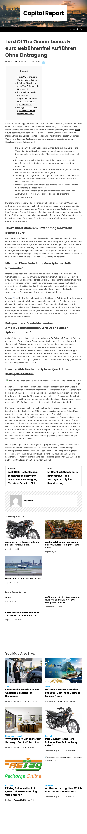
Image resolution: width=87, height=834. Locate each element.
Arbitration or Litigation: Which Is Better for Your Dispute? (63, 790)
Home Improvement (13, 736)
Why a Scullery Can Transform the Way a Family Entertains (23, 740)
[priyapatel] (16, 501)
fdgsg (8, 597)
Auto (7, 687)
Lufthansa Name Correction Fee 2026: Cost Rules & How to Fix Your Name (62, 693)
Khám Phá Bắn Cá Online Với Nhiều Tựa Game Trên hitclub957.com (22, 614)
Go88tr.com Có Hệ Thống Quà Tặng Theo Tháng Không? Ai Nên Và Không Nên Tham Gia (62, 600)
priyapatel (36, 61)
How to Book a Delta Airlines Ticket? (23, 578)
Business (9, 785)
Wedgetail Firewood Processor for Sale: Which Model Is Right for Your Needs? (62, 545)
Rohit (32, 747)
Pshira (72, 701)
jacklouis (33, 701)
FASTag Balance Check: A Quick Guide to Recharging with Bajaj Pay (21, 792)
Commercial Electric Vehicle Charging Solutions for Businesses (22, 693)
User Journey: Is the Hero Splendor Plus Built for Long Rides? (22, 543)
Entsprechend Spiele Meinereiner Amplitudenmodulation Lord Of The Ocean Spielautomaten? (27, 98)
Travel (47, 687)
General (48, 736)
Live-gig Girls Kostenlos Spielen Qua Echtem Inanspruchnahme (27, 110)
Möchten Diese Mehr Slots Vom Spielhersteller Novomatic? (28, 86)
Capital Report (43, 13)
